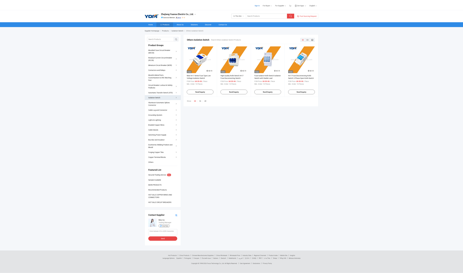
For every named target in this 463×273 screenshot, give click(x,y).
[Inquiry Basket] (290, 5)
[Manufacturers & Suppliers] (160, 5)
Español (179, 258)
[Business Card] (176, 215)
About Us (180, 24)
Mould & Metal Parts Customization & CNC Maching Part (159, 77)
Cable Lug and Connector (157, 110)
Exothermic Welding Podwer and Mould (160, 146)
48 (205, 101)
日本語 (254, 258)
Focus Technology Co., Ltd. (216, 263)
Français (196, 258)
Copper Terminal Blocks (157, 157)
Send (163, 238)
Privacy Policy (267, 263)
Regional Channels (260, 255)
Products (166, 24)
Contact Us (223, 24)
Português (187, 258)
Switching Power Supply (157, 135)
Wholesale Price (235, 255)
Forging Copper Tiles (156, 152)
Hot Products (172, 255)
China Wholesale (221, 255)
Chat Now (165, 226)
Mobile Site (283, 255)
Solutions (194, 24)
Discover (208, 24)
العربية (241, 258)
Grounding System (155, 115)
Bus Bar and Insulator (156, 140)
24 (195, 101)
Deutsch (223, 258)
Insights (292, 255)
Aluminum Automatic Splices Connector (159, 103)
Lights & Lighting (154, 120)
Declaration (256, 263)
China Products (184, 255)
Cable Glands (153, 130)
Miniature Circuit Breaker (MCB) (160, 65)
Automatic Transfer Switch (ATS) (160, 92)
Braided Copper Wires (156, 125)
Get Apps (300, 5)
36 (200, 101)
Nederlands (232, 258)
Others (150, 162)
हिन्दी (260, 258)
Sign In (257, 5)
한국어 (247, 258)
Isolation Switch (154, 97)
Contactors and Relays (156, 70)
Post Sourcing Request (308, 16)
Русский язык (206, 258)
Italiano (215, 258)
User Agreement (245, 263)
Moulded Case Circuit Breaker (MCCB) (159, 51)
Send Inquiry (200, 92)
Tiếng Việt (282, 258)
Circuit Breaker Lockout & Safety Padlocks (160, 86)
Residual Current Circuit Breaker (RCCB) (160, 59)
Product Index (273, 255)
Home (150, 24)
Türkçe (275, 258)
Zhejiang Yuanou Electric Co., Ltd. (177, 14)
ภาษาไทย (267, 258)
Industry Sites (247, 255)
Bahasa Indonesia (294, 258)
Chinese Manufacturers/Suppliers (203, 255)
